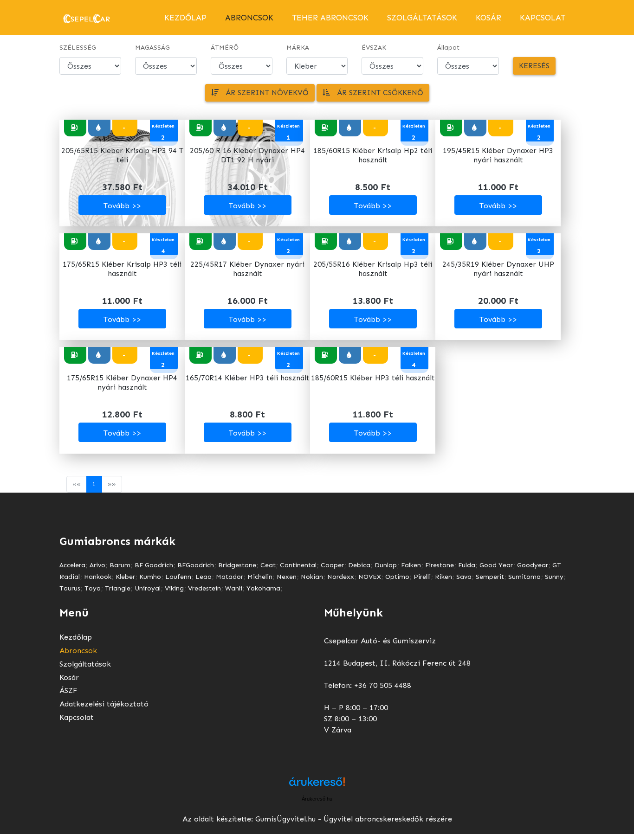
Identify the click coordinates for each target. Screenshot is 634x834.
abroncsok (249, 17)
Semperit (490, 577)
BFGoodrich (195, 565)
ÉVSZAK (374, 47)
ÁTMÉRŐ (225, 47)
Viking (174, 588)
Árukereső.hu (317, 799)
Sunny (554, 577)
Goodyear (532, 565)
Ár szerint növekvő (264, 92)
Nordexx (340, 577)
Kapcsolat (542, 17)
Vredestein (204, 588)
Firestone (439, 565)
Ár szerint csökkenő (376, 92)
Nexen (287, 577)
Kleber (125, 577)
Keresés (534, 65)
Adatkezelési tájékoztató (104, 703)
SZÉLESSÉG (77, 47)
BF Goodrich (154, 565)
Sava (464, 577)
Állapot (448, 47)
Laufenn (178, 577)
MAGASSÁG (152, 47)
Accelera (72, 565)
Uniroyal (148, 588)
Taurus (69, 588)
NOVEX (369, 577)
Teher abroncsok (330, 17)
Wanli (233, 588)
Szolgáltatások (422, 17)
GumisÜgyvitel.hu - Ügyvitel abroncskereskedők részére (353, 819)
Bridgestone (237, 565)
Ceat (268, 565)
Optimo (397, 577)
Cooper (332, 565)
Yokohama (263, 588)
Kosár (488, 17)
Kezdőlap (185, 17)
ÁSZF (68, 690)
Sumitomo (524, 577)
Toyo (92, 588)
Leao (203, 577)
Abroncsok (78, 650)
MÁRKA (297, 47)
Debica (359, 565)
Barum (120, 565)
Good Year (496, 565)
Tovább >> (122, 205)
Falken (411, 565)
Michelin (259, 577)
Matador (229, 577)
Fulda (466, 565)
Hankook (97, 577)
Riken (443, 577)
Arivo (97, 565)
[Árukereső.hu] (317, 785)
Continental (298, 565)
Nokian (312, 577)
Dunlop (386, 565)
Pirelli (422, 577)
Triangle (117, 588)
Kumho (150, 577)
